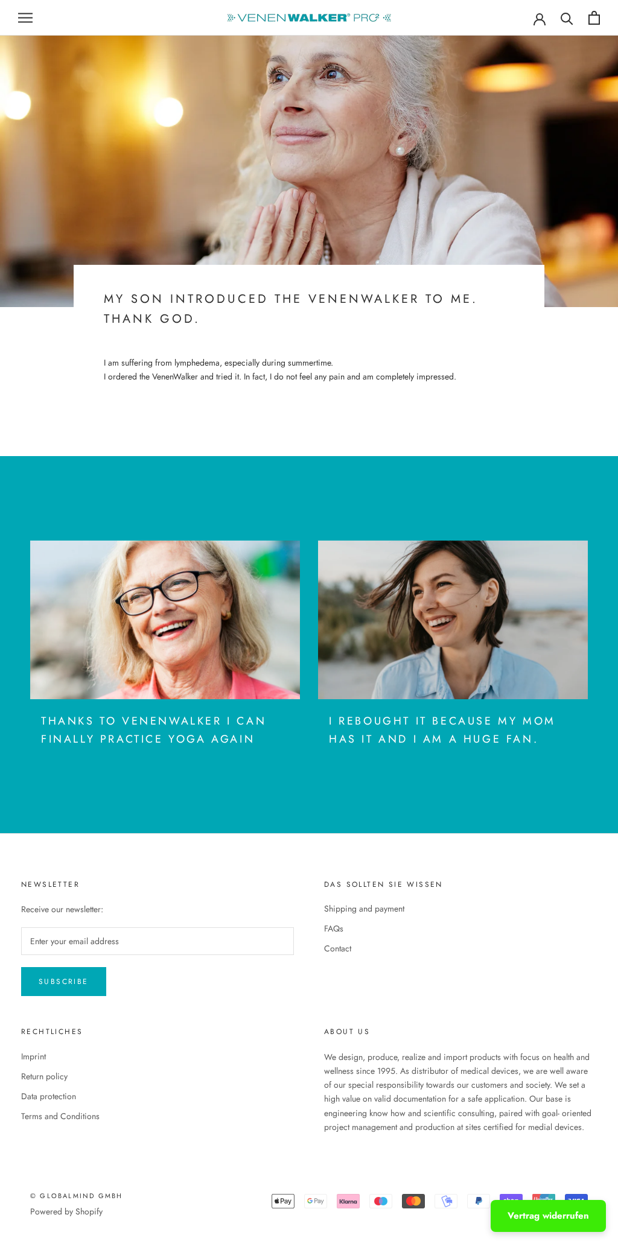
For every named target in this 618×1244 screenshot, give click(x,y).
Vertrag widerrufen (548, 1215)
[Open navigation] (25, 18)
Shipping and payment (364, 909)
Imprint (33, 1056)
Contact (337, 948)
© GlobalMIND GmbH (76, 1196)
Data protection (48, 1096)
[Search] (567, 17)
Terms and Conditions (60, 1116)
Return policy (44, 1076)
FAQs (333, 928)
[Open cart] (594, 18)
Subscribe (64, 981)
